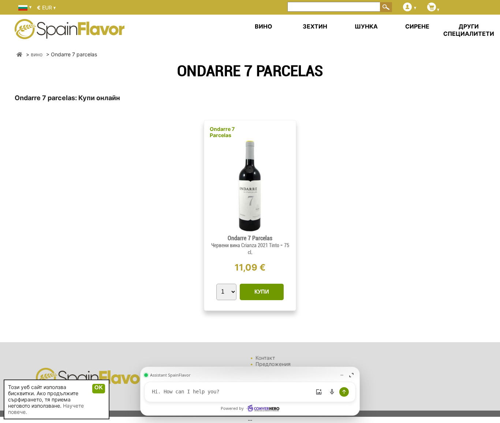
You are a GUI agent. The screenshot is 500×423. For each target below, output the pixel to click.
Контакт (265, 358)
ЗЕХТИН (315, 26)
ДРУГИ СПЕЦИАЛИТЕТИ (468, 30)
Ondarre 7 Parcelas (222, 132)
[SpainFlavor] (19, 54)
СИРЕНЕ (417, 26)
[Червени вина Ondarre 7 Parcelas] (250, 232)
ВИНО (263, 26)
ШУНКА (366, 26)
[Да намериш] (386, 7)
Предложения (273, 364)
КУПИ (261, 291)
